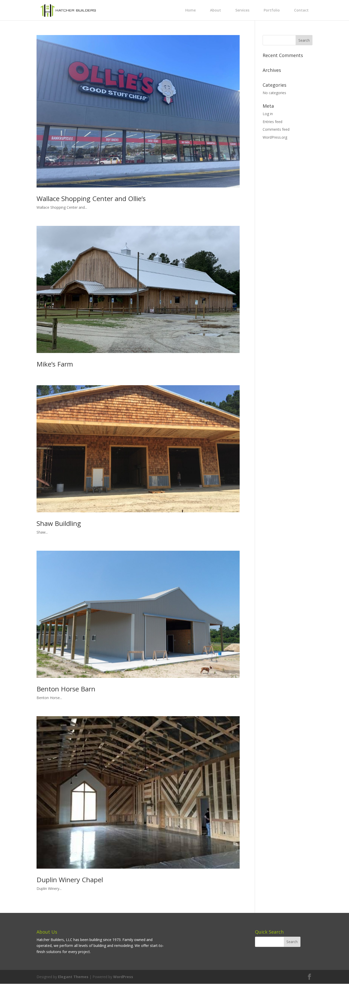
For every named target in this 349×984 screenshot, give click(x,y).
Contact (301, 10)
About (215, 10)
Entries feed (272, 121)
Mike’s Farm (55, 364)
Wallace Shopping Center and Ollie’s (91, 198)
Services (242, 10)
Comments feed (276, 129)
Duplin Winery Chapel (70, 879)
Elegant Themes (73, 976)
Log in (268, 113)
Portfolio (272, 10)
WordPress (123, 976)
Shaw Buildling (59, 523)
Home (190, 10)
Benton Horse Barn (66, 688)
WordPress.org (275, 137)
